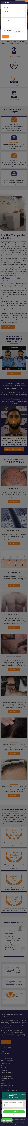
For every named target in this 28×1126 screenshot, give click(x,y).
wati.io (14, 1115)
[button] (14, 1111)
